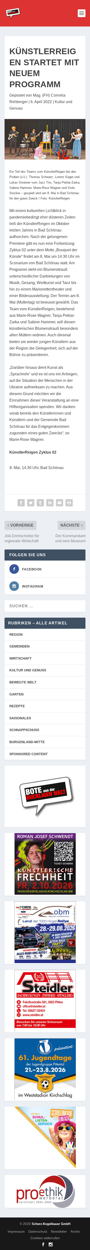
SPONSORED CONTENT (28, 754)
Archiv (75, 1231)
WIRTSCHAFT (20, 658)
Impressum (16, 1231)
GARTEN (16, 694)
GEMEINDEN (19, 646)
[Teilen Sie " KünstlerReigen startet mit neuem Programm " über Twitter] (31, 503)
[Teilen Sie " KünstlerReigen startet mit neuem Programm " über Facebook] (21, 503)
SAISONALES (20, 718)
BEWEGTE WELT (22, 682)
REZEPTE (17, 706)
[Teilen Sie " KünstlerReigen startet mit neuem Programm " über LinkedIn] (50, 503)
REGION (16, 634)
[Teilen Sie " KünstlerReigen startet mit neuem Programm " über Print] (69, 503)
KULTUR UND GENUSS (27, 670)
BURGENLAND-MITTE (27, 742)
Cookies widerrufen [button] (45, 1238)
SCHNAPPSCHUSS (24, 730)
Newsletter (59, 1231)
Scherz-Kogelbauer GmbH (51, 1224)
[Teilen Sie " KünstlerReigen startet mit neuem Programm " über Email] (59, 503)
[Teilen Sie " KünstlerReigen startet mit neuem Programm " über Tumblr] (40, 503)
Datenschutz (37, 1231)
